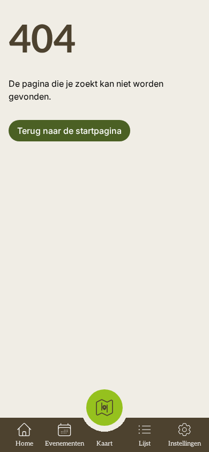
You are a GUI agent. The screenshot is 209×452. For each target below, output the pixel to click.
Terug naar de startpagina (69, 130)
